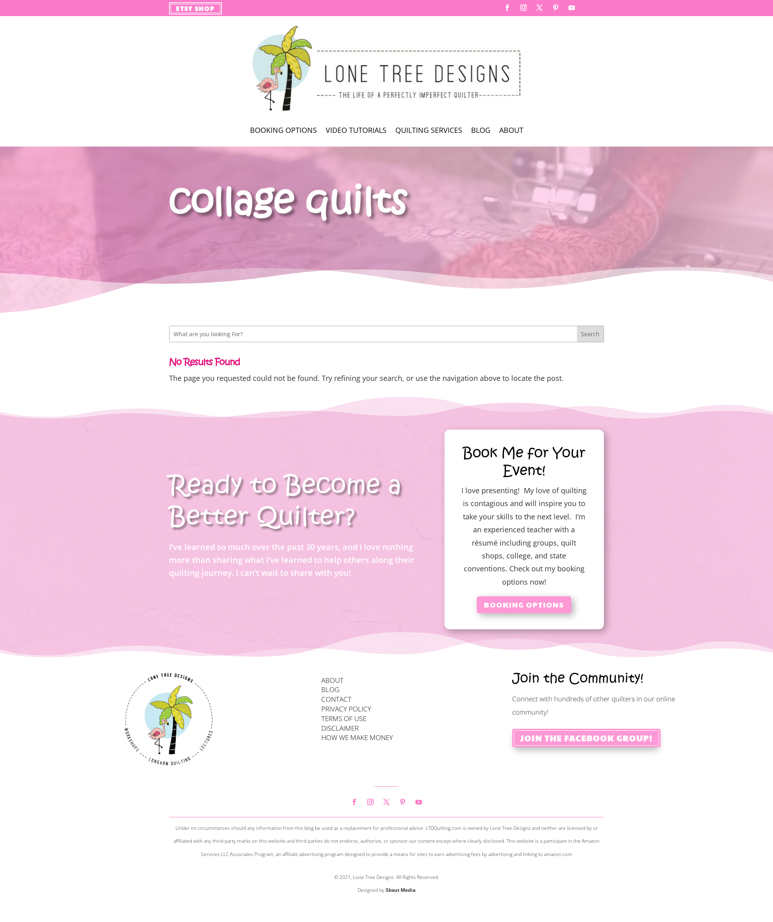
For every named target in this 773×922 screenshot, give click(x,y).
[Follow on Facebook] (507, 7)
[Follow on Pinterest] (555, 7)
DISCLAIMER (340, 728)
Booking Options (283, 131)
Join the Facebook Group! (586, 738)
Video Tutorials (356, 131)
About (511, 131)
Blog (480, 131)
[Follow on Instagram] (523, 7)
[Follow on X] (539, 7)
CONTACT (336, 699)
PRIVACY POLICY (346, 708)
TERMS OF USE (343, 718)
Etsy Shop (195, 8)
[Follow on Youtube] (571, 7)
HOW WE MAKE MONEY (357, 737)
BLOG (330, 689)
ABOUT (332, 680)
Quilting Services (428, 131)
